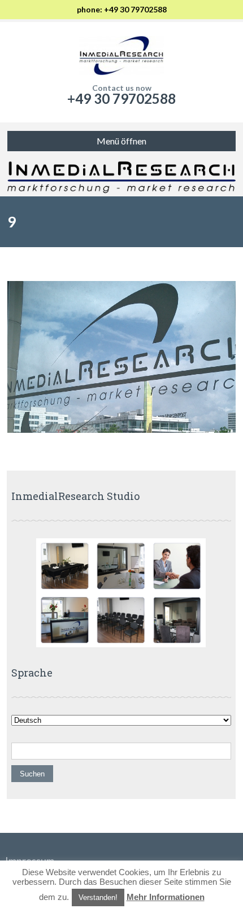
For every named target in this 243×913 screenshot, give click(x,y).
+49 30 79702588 (121, 98)
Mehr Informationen (166, 897)
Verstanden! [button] (98, 897)
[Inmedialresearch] (121, 53)
